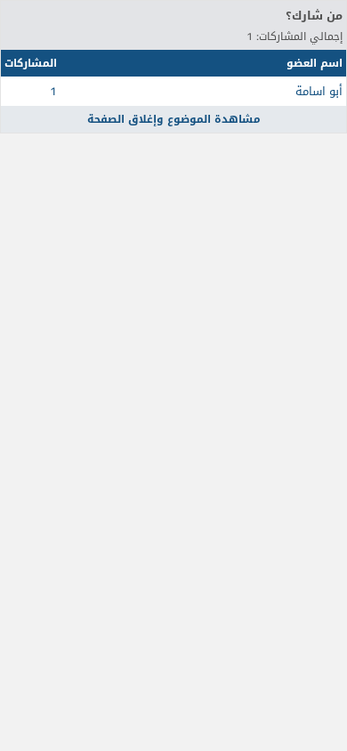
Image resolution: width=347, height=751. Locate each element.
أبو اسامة (319, 91)
